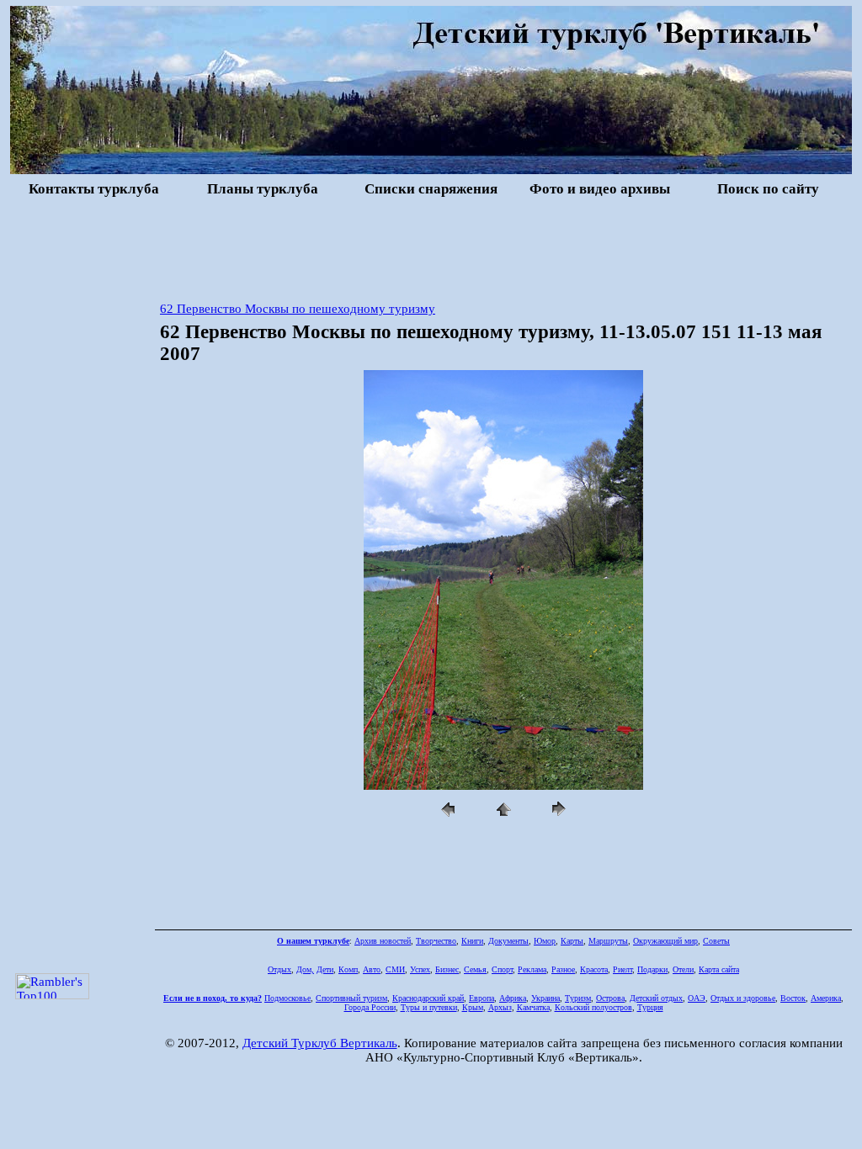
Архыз (500, 1007)
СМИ (395, 969)
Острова (610, 998)
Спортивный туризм (351, 998)
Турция (650, 1007)
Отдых (279, 969)
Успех (420, 969)
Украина (545, 998)
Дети (325, 969)
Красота (594, 969)
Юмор (545, 940)
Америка (826, 998)
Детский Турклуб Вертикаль (319, 1043)
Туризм (578, 998)
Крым (472, 1007)
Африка (512, 998)
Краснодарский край (428, 998)
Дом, (305, 969)
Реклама (532, 969)
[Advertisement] (431, 247)
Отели (683, 969)
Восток (793, 998)
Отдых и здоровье (742, 998)
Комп (348, 969)
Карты (572, 940)
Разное (563, 969)
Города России (370, 1007)
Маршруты (608, 940)
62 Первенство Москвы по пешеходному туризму (297, 308)
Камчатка (533, 1007)
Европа (481, 998)
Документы (508, 940)
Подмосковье (287, 998)
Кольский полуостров (593, 1007)
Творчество (436, 940)
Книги (472, 940)
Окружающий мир (665, 940)
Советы (716, 940)
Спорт (502, 969)
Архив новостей (382, 940)
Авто (371, 969)
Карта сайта (719, 969)
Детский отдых (656, 998)
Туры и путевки (429, 1007)
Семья (475, 969)
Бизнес (447, 969)
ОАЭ (696, 998)
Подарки (652, 969)
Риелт (622, 969)
